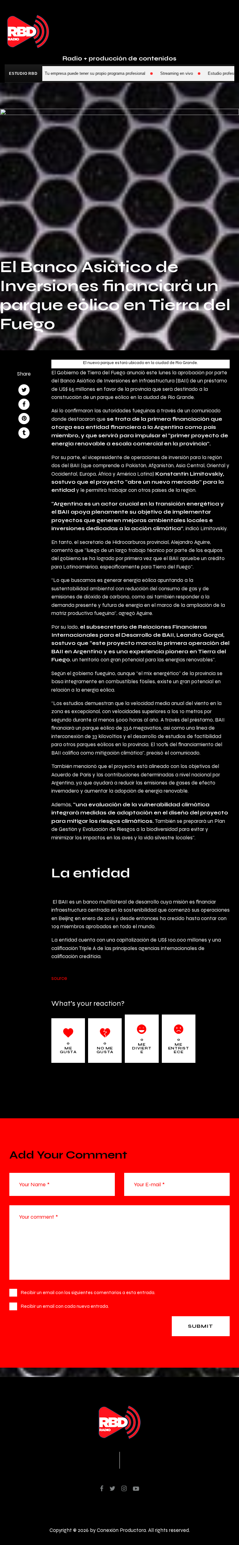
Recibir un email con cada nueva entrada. (65, 1306)
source (59, 978)
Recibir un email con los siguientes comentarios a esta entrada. (88, 1292)
